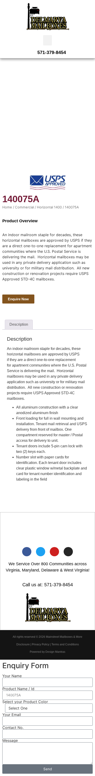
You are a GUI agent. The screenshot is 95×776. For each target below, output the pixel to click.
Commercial (24, 207)
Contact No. (13, 727)
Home (7, 207)
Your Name (12, 676)
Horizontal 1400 (49, 207)
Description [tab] (18, 324)
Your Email (11, 714)
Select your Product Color (25, 702)
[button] (47, 40)
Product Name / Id (18, 689)
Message (10, 740)
